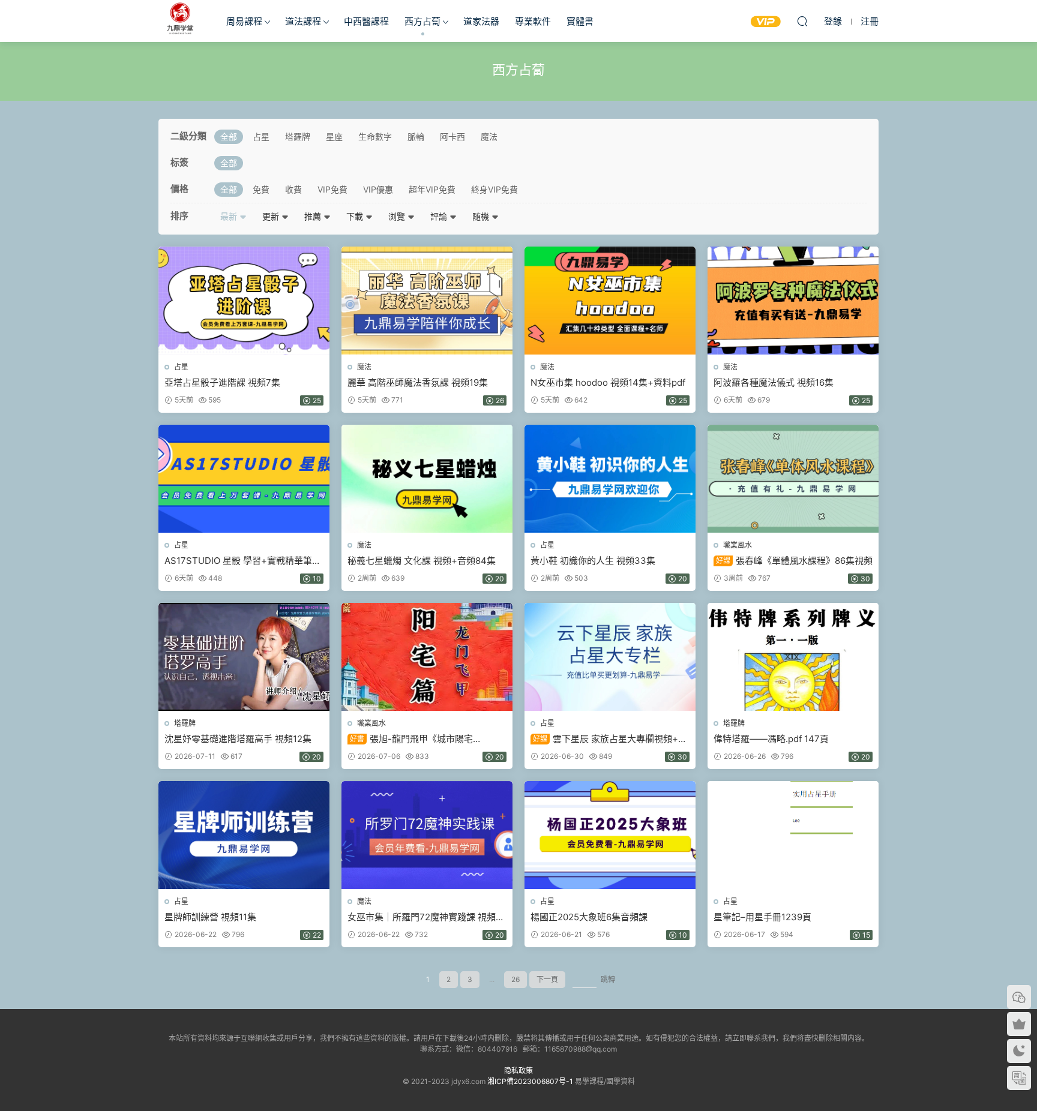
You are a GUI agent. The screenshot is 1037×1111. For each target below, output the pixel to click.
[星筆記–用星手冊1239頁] (793, 835)
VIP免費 (332, 189)
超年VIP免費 (432, 189)
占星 (261, 136)
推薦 (313, 216)
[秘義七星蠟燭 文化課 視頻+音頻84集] (426, 479)
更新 (271, 216)
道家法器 (481, 21)
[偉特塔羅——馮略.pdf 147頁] (793, 657)
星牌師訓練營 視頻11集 (210, 917)
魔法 (489, 136)
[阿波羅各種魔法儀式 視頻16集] (793, 301)
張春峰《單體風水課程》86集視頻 (794, 560)
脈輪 (415, 136)
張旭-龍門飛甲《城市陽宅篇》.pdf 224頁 (410, 739)
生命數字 (375, 136)
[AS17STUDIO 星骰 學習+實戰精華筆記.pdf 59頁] (243, 479)
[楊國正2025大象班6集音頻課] (610, 835)
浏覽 (397, 216)
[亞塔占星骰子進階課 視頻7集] (243, 301)
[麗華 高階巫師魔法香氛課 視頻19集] (426, 301)
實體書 (580, 21)
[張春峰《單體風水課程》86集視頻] (793, 479)
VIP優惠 (378, 189)
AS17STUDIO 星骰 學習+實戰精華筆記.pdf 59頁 (238, 561)
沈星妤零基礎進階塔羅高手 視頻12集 (237, 738)
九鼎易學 (179, 21)
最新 (229, 216)
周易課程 (244, 21)
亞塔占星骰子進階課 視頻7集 (222, 382)
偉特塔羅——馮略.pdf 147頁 (771, 738)
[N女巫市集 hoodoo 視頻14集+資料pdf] (610, 301)
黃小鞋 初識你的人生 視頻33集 (593, 560)
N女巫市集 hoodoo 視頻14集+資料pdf (608, 382)
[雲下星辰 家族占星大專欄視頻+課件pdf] (610, 657)
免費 (261, 189)
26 (515, 979)
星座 (334, 136)
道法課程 (303, 21)
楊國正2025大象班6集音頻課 (589, 917)
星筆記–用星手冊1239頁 (762, 917)
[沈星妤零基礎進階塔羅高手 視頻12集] (243, 657)
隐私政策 (518, 1070)
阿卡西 (452, 136)
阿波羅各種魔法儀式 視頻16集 (774, 382)
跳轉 (608, 979)
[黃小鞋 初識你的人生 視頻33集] (610, 479)
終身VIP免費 (494, 189)
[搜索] (802, 21)
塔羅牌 (297, 136)
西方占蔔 (422, 21)
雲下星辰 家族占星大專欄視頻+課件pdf (609, 739)
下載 (355, 216)
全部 (228, 136)
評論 (439, 216)
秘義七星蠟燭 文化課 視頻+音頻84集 (421, 560)
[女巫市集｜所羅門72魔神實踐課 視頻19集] (426, 835)
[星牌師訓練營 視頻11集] (243, 835)
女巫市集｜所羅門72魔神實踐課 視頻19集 (426, 917)
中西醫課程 (366, 21)
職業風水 (737, 545)
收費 (293, 189)
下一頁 (547, 979)
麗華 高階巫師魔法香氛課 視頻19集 (417, 382)
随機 (481, 216)
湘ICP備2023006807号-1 (530, 1081)
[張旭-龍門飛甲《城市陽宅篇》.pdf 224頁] (426, 657)
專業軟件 (533, 21)
